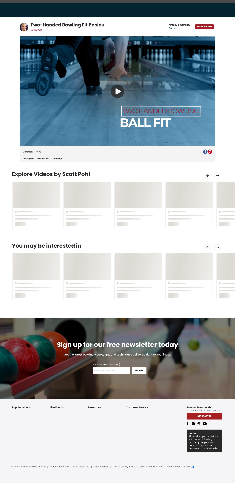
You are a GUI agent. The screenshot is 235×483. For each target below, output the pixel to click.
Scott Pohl (36, 29)
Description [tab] (28, 158)
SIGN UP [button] (139, 370)
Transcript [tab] (57, 158)
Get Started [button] (204, 416)
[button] (179, 26)
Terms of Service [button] (80, 466)
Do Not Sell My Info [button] (123, 466)
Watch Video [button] (204, 26)
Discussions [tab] (43, 158)
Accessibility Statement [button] (150, 466)
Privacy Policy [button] (101, 466)
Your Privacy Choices (178, 466)
